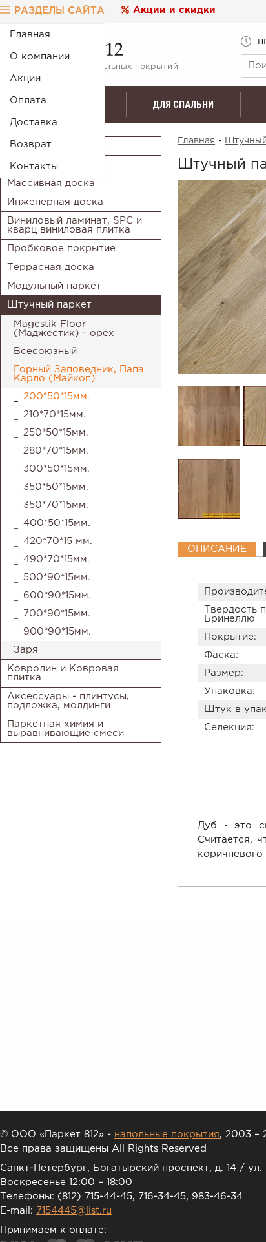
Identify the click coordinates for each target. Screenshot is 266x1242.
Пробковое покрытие (61, 248)
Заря (26, 650)
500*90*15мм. (56, 577)
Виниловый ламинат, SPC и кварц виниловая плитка (74, 225)
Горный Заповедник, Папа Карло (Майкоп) (79, 374)
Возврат (31, 144)
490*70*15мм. (56, 559)
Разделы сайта (59, 10)
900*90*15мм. (57, 631)
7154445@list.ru (74, 1210)
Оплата (28, 100)
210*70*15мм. (54, 414)
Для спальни (183, 105)
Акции (25, 78)
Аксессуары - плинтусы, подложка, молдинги (68, 701)
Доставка (33, 122)
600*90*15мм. (57, 595)
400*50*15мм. (56, 523)
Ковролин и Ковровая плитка (63, 673)
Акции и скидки (174, 10)
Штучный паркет (49, 304)
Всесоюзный (45, 351)
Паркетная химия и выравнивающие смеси (65, 728)
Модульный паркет (54, 286)
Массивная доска (51, 183)
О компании (40, 56)
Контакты (34, 166)
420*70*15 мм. (57, 541)
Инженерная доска (55, 202)
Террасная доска (50, 267)
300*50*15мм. (56, 469)
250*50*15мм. (55, 432)
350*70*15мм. (55, 505)
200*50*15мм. (56, 396)
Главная (30, 34)
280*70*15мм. (55, 451)
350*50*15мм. (55, 487)
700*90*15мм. (56, 613)
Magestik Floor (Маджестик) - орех (64, 328)
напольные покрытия (167, 1134)
